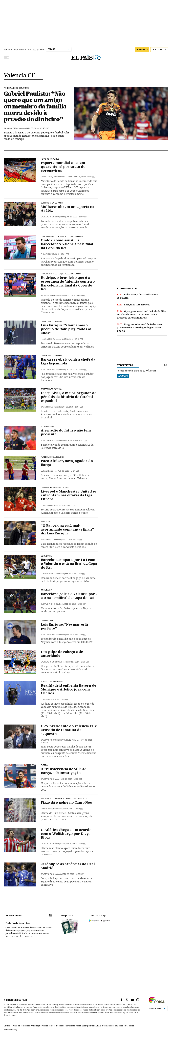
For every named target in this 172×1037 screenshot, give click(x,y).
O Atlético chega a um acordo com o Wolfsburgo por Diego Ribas (66, 834)
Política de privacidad (65, 1026)
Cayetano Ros (47, 740)
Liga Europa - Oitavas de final (55, 488)
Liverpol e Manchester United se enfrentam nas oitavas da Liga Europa (68, 495)
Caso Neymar (47, 621)
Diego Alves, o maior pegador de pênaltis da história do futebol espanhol (68, 397)
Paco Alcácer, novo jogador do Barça (67, 463)
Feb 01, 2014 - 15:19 (73, 809)
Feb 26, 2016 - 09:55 (65, 505)
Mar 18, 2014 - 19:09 (71, 779)
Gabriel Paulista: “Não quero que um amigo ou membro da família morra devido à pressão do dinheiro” (35, 106)
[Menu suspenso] (6, 58)
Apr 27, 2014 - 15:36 (78, 662)
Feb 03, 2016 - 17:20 (75, 604)
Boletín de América (18, 923)
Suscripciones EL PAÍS (91, 1026)
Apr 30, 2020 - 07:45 (38, 128)
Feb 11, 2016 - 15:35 (72, 539)
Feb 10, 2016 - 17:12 (75, 574)
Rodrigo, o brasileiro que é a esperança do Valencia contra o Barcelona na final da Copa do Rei (68, 283)
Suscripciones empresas (112, 1026)
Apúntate (123, 376)
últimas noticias (127, 288)
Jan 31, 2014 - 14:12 (76, 844)
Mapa (78, 1026)
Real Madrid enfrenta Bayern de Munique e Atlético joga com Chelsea (68, 689)
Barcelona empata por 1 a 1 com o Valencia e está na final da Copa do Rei (69, 563)
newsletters (125, 365)
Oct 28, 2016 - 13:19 (72, 339)
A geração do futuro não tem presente (66, 432)
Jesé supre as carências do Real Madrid (68, 866)
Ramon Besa (46, 809)
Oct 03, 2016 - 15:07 (72, 407)
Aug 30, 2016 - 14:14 (68, 471)
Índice (131, 1026)
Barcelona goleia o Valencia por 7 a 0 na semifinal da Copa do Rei (69, 596)
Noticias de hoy (10, 1030)
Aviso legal (35, 1026)
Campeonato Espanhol (52, 322)
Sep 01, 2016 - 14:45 (76, 440)
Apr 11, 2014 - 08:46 (58, 699)
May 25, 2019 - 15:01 (58, 254)
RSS (126, 1026)
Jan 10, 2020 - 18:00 (76, 217)
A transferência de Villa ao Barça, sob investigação (64, 771)
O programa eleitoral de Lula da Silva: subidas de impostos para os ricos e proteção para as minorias (142, 314)
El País (44, 254)
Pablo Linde (46, 177)
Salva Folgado (11, 128)
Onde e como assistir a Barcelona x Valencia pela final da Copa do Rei (67, 244)
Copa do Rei (46, 556)
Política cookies (48, 1026)
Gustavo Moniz (48, 574)
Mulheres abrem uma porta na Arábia (67, 209)
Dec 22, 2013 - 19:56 (73, 874)
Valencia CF (19, 75)
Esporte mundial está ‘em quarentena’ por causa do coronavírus (63, 166)
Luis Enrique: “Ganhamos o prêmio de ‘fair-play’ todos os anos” (66, 329)
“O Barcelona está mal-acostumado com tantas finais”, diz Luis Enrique (68, 529)
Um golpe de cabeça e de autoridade (62, 654)
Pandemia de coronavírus (16, 88)
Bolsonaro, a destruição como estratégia (137, 296)
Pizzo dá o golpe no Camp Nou (66, 802)
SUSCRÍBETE (142, 49)
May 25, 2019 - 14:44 (74, 295)
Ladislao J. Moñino (50, 217)
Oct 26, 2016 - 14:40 (76, 369)
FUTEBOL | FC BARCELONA (52, 457)
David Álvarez (60, 177)
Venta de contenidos (21, 1026)
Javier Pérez (47, 407)
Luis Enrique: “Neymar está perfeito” (64, 626)
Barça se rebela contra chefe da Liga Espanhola (68, 361)
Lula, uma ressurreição (137, 304)
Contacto (8, 1026)
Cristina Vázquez (63, 740)
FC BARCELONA (47, 427)
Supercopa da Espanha (52, 203)
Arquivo (66, 915)
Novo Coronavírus (50, 159)
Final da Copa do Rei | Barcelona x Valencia (62, 237)
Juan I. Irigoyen (48, 369)
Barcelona (46, 522)
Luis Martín (46, 339)
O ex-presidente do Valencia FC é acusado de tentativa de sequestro (69, 730)
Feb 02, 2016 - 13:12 (76, 634)
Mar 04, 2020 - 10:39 (84, 177)
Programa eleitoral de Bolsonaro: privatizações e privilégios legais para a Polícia (140, 327)
